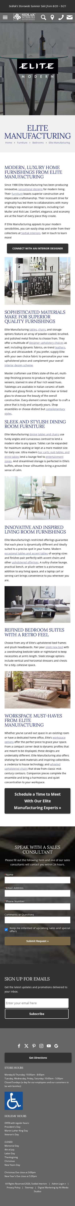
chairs (42, 329)
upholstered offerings (25, 562)
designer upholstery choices (46, 343)
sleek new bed (54, 647)
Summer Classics (47, 6)
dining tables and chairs (44, 434)
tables (33, 329)
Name (9, 874)
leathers (60, 347)
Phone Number (15, 901)
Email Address (14, 888)
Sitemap (29, 1187)
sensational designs (30, 189)
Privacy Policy (13, 1187)
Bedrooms (38, 142)
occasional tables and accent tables (26, 553)
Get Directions (38, 1057)
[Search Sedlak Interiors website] (43, 17)
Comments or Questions (19, 914)
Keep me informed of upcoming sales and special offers (40, 929)
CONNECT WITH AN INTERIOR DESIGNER (37, 248)
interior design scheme (19, 365)
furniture (17, 193)
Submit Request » (37, 941)
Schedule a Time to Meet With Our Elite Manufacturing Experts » (37, 801)
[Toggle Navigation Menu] (5, 17)
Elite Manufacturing (59, 142)
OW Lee (66, 6)
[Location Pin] (52, 17)
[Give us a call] (61, 17)
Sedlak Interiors (30, 233)
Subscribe (36, 1014)
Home (8, 142)
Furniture (22, 142)
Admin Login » (59, 1183)
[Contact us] (69, 17)
